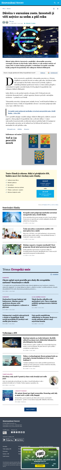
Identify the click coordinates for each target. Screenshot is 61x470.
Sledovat (42, 72)
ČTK (10, 21)
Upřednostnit (54, 72)
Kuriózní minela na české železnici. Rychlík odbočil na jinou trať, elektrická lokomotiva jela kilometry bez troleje (39, 340)
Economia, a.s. (12, 423)
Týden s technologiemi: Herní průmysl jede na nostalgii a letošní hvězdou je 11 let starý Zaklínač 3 (40, 358)
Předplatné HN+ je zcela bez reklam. (50, 204)
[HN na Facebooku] (14, 432)
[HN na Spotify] (21, 432)
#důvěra (20, 129)
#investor (26, 129)
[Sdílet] (54, 8)
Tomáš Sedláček (8, 374)
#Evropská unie (11, 129)
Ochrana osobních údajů (24, 446)
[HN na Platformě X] (12, 432)
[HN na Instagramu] (16, 432)
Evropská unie (20, 269)
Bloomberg (39, 56)
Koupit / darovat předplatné (46, 446)
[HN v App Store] (19, 439)
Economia (5, 451)
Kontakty (5, 446)
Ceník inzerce (6, 456)
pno (13, 21)
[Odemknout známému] (57, 8)
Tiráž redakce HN (7, 449)
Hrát (33, 146)
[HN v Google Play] (8, 439)
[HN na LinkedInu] (19, 432)
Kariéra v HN (6, 453)
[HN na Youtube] (24, 432)
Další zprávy (30, 409)
